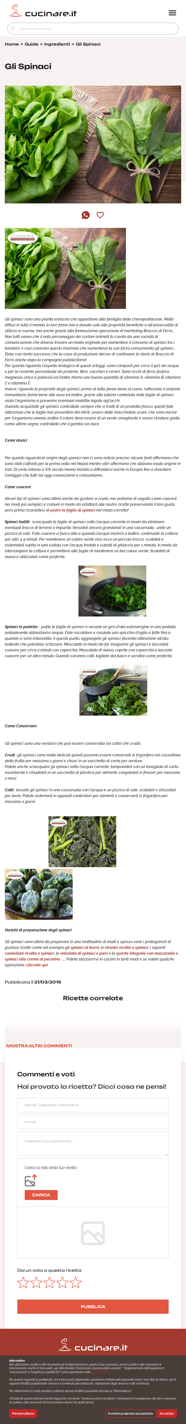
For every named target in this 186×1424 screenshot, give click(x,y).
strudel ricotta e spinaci (126, 947)
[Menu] (172, 13)
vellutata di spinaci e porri (84, 953)
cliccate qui (37, 965)
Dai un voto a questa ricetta (49, 1270)
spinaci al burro (84, 947)
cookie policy (99, 1372)
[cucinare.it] (71, 10)
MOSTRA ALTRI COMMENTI (39, 1045)
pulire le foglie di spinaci (72, 510)
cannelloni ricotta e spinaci (29, 953)
